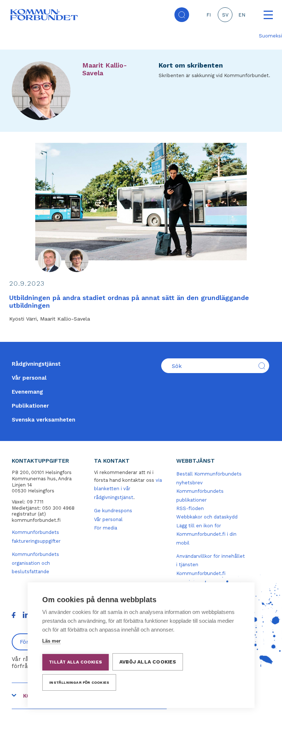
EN (241, 15)
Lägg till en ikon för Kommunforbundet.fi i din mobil (206, 534)
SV (225, 15)
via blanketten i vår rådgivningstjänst (128, 488)
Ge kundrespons (113, 510)
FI (208, 15)
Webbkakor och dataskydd (207, 517)
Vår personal (29, 378)
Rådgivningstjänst (36, 364)
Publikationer (30, 405)
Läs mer (51, 641)
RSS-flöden (190, 508)
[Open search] (181, 14)
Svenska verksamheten (43, 419)
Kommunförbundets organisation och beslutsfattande (35, 563)
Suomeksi (270, 36)
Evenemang (27, 391)
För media (105, 528)
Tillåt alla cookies (75, 662)
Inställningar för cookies (79, 682)
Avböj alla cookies (147, 662)
